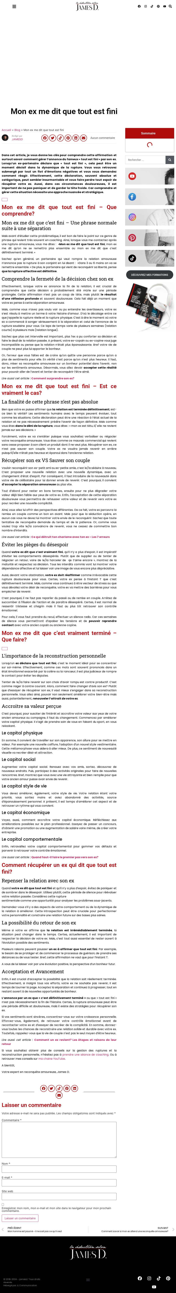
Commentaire (11, 1120)
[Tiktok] (152, 6)
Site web (7, 1191)
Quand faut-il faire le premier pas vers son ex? (64, 857)
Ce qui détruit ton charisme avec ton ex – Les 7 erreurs (70, 537)
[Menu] (14, 6)
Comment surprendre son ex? (52, 378)
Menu (23, 5)
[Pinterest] (158, 6)
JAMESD (17, 139)
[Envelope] (83, 138)
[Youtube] (164, 6)
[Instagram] (145, 6)
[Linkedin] (75, 138)
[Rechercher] (170, 160)
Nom (6, 1163)
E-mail (7, 1177)
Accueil (6, 130)
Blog (17, 130)
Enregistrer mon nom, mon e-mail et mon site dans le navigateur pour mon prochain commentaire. (56, 1209)
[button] (170, 6)
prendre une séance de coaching (85, 1055)
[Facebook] (139, 6)
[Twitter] (52, 138)
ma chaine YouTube (51, 1059)
